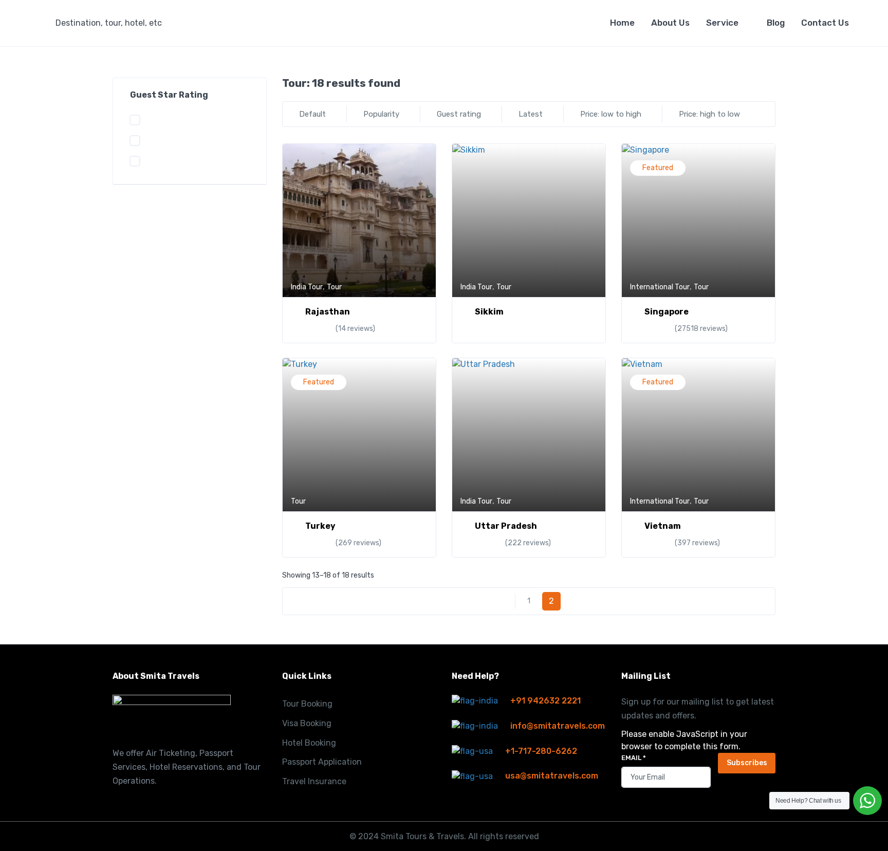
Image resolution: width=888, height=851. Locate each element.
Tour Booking (307, 704)
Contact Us (825, 22)
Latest (531, 114)
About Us (670, 22)
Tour (334, 287)
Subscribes (747, 762)
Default (312, 114)
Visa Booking (306, 723)
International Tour (660, 287)
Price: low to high (610, 114)
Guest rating (459, 114)
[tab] (754, 83)
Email (633, 758)
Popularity (381, 114)
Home (622, 22)
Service (722, 22)
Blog (776, 22)
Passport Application (322, 762)
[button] (116, 23)
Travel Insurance (314, 781)
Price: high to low (709, 114)
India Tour (307, 287)
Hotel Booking (309, 743)
